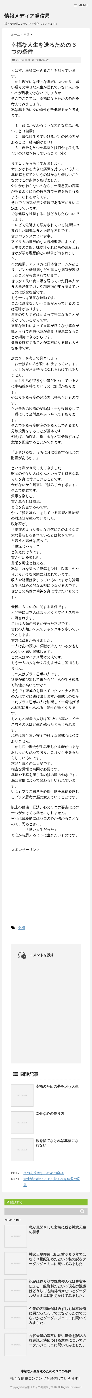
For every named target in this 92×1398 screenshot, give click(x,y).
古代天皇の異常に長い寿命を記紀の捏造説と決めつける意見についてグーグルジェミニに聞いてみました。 (57, 1340)
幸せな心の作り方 (50, 1113)
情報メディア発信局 (27, 16)
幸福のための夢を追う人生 (57, 1086)
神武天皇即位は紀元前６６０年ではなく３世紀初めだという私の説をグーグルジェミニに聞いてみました (57, 1259)
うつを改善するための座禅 (43, 1173)
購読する (16, 1202)
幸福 (21, 928)
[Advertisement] (44, 885)
